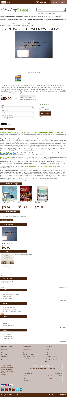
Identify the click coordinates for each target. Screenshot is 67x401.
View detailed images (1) (34, 72)
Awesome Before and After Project (11, 294)
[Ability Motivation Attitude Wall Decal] (7, 263)
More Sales (63, 327)
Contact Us (4, 349)
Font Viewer (4, 373)
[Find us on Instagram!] (10, 390)
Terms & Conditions (6, 358)
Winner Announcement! (8, 325)
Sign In (63, 2)
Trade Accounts (26, 352)
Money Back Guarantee (6, 359)
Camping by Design (7, 336)
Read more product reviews (7, 273)
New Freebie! (6, 323)
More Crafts (63, 300)
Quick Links (48, 346)
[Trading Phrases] (10, 9)
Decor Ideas (19, 16)
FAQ (2, 352)
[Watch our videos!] (13, 390)
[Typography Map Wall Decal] (26, 193)
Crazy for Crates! (7, 296)
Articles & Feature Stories (51, 359)
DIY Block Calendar (7, 298)
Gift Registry (26, 358)
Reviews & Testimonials (28, 354)
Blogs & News (62, 287)
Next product (62, 24)
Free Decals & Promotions (51, 352)
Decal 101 (27, 16)
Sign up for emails (43, 366)
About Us (47, 361)
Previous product (52, 24)
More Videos (63, 314)
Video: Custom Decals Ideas (9, 309)
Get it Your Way (6, 365)
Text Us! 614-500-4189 (6, 351)
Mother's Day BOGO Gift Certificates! (11, 321)
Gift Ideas (41, 16)
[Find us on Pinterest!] (6, 390)
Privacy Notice (4, 356)
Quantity (42, 107)
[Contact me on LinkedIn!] (21, 390)
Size (2, 105)
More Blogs (63, 341)
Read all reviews (5, 276)
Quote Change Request (7, 371)
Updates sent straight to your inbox (43, 368)
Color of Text (4, 110)
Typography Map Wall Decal (25, 202)
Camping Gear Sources (8, 338)
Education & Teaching (5, 25)
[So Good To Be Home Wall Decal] (42, 193)
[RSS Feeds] (2, 287)
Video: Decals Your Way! (9, 307)
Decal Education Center (28, 356)
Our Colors (3, 374)
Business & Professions (29, 24)
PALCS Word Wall (7, 334)
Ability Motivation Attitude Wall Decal (23, 254)
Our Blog (34, 16)
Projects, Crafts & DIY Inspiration (52, 358)
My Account (47, 349)
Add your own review (7, 220)
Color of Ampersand (6, 115)
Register (54, 2)
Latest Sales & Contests (50, 356)
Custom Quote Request (6, 369)
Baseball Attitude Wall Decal (8, 202)
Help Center (41, 13)
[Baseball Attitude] (9, 193)
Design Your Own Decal (7, 367)
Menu (8, 2)
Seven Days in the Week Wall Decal (7, 242)
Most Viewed (6, 285)
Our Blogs (47, 354)
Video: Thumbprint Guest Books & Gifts (12, 311)
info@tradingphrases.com (55, 378)
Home (2, 16)
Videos (24, 351)
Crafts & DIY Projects (53, 16)
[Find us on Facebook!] (2, 390)
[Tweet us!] (17, 390)
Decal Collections (14, 24)
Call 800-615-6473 (50, 13)
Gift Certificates (48, 351)
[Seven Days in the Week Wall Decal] (9, 234)
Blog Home (4, 354)
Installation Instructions (28, 349)
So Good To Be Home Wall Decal (41, 202)
